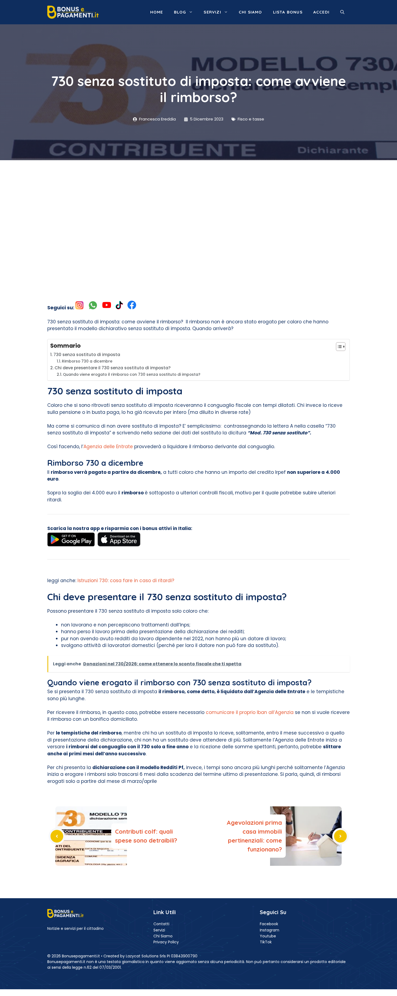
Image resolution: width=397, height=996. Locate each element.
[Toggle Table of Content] (338, 346)
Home (156, 12)
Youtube (268, 936)
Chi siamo (250, 12)
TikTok (266, 942)
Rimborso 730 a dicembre (87, 361)
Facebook (269, 924)
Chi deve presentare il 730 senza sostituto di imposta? (113, 368)
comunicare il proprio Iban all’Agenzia (250, 712)
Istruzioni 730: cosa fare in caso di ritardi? (126, 580)
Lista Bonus (287, 12)
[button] (342, 12)
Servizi (212, 12)
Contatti (161, 924)
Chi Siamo (163, 936)
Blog (180, 12)
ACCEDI (321, 12)
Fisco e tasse (251, 119)
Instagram (269, 930)
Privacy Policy (166, 942)
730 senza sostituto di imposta (86, 354)
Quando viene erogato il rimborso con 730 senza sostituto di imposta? (131, 374)
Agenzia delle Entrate (108, 446)
